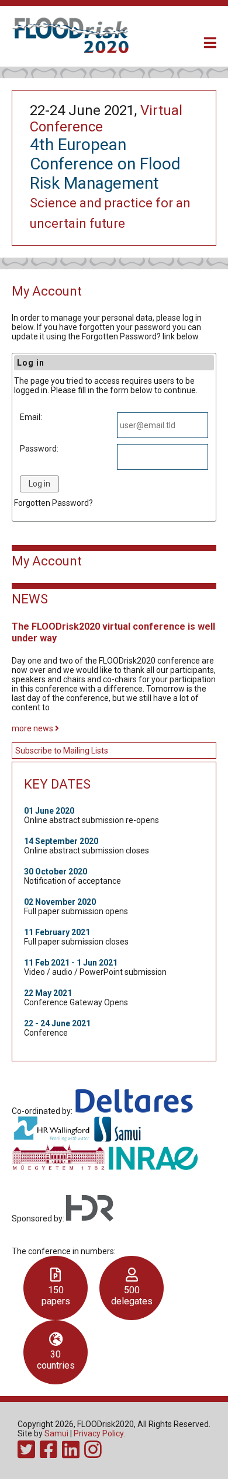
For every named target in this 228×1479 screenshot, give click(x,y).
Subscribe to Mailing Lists (61, 750)
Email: (31, 417)
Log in (39, 483)
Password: (39, 448)
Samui (56, 1433)
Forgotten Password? (53, 503)
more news (33, 728)
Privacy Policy (98, 1433)
